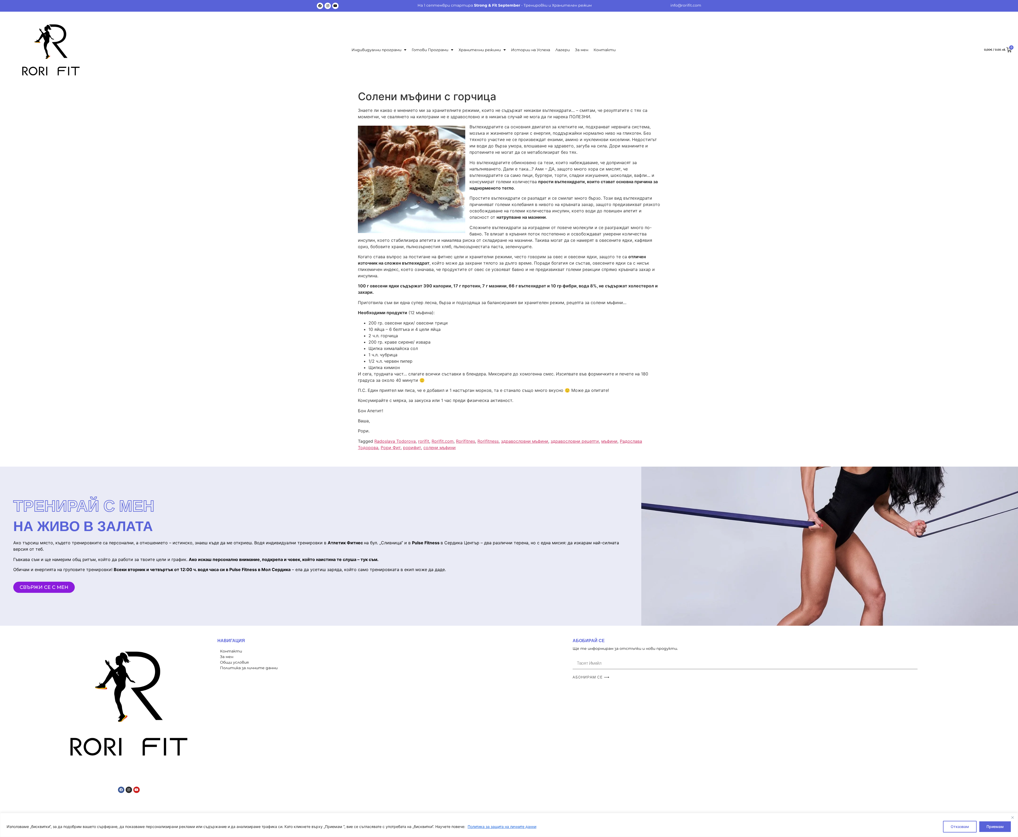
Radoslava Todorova (395, 441)
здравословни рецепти (575, 441)
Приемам (995, 826)
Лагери (562, 49)
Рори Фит (391, 447)
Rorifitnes (465, 441)
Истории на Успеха (530, 49)
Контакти (605, 49)
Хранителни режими (480, 49)
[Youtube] (335, 6)
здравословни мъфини (524, 441)
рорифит (412, 447)
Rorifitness (488, 441)
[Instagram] (327, 6)
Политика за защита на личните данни (502, 826)
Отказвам (960, 826)
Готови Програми (430, 49)
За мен (581, 49)
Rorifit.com (443, 441)
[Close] (1012, 817)
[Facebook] (320, 6)
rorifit (423, 441)
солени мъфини (439, 447)
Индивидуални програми (376, 49)
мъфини (609, 441)
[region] (509, 825)
